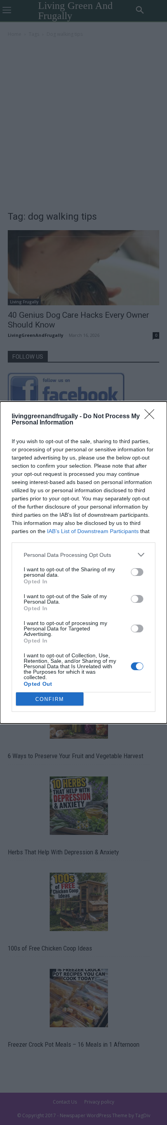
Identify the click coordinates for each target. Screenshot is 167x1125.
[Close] (151, 416)
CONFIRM (49, 699)
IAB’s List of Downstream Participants (93, 531)
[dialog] (83, 562)
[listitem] (83, 555)
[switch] (137, 572)
